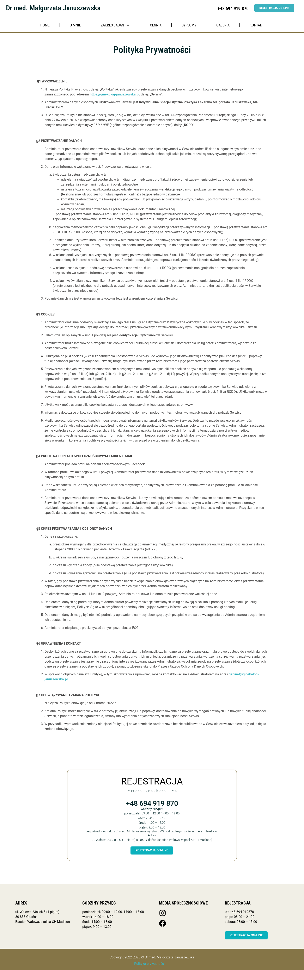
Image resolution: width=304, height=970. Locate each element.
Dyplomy (189, 25)
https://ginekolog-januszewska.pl (114, 94)
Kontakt (257, 25)
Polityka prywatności (149, 964)
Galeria (223, 25)
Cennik (156, 25)
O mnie (75, 25)
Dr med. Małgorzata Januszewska (53, 8)
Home (45, 25)
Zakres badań (112, 25)
